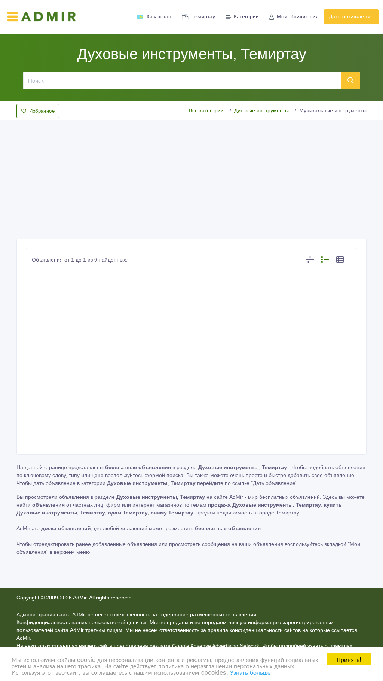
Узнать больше (250, 672)
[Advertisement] (191, 177)
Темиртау (203, 16)
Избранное (42, 111)
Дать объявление (351, 16)
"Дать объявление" (274, 483)
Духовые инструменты (261, 110)
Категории (246, 16)
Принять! (349, 659)
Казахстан (159, 16)
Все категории (206, 110)
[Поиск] (350, 80)
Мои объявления (298, 16)
